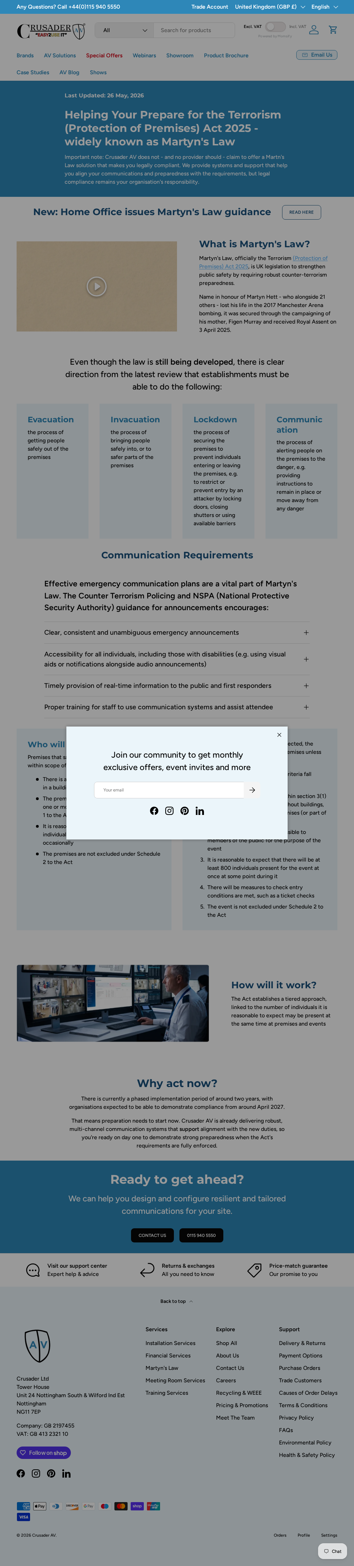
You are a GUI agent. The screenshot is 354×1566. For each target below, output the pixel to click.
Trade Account (210, 6)
